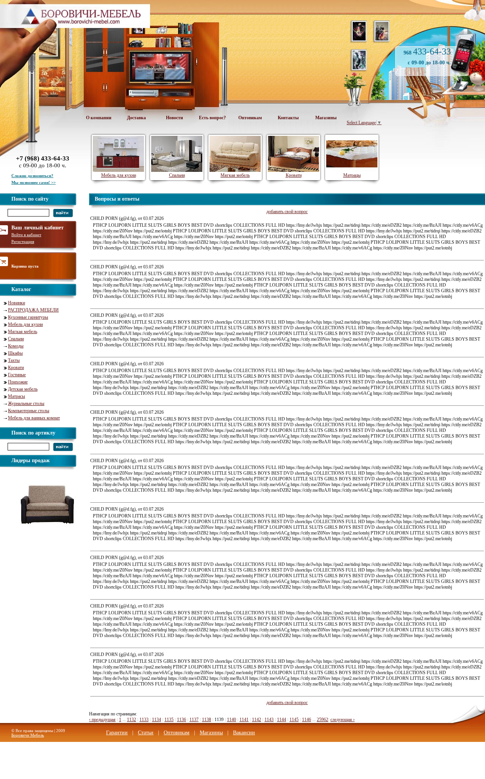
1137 (194, 719)
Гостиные (17, 374)
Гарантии (117, 732)
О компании (98, 117)
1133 (144, 719)
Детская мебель (23, 389)
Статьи (145, 732)
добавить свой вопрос (287, 211)
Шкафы (15, 353)
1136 (181, 719)
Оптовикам (250, 117)
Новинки (16, 302)
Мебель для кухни (25, 324)
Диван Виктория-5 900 (46, 534)
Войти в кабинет (26, 234)
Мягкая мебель (22, 331)
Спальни (16, 338)
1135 (169, 719)
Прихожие (18, 382)
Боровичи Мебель (27, 735)
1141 (244, 719)
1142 (256, 719)
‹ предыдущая (102, 719)
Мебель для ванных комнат (34, 418)
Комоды (15, 346)
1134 (156, 719)
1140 (231, 719)
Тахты (14, 360)
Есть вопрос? (212, 117)
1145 (294, 719)
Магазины (325, 117)
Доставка (136, 117)
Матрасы (16, 396)
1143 (269, 719)
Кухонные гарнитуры (28, 317)
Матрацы (352, 175)
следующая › (342, 719)
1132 (131, 719)
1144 (281, 719)
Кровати (16, 367)
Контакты (288, 117)
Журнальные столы (26, 403)
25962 (322, 719)
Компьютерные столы (28, 410)
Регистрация (22, 241)
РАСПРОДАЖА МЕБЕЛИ (33, 310)
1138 (206, 719)
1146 (306, 719)
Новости (174, 117)
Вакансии (244, 732)
